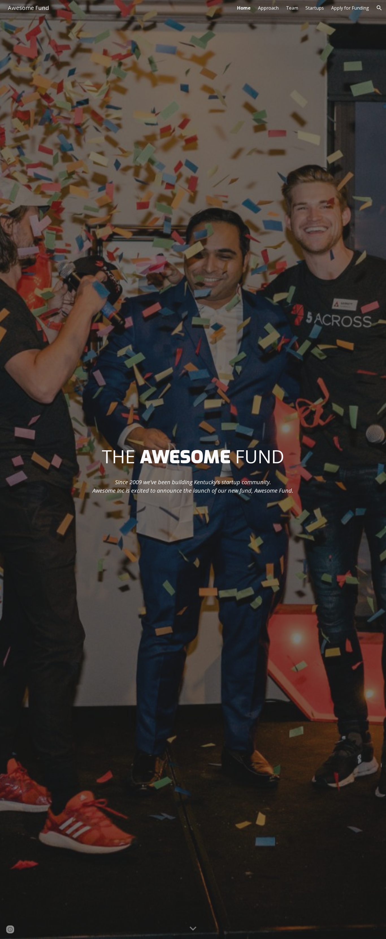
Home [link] (244, 8)
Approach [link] (268, 8)
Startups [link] (314, 8)
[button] (379, 8)
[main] (193, 457)
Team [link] (292, 8)
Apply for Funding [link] (350, 8)
